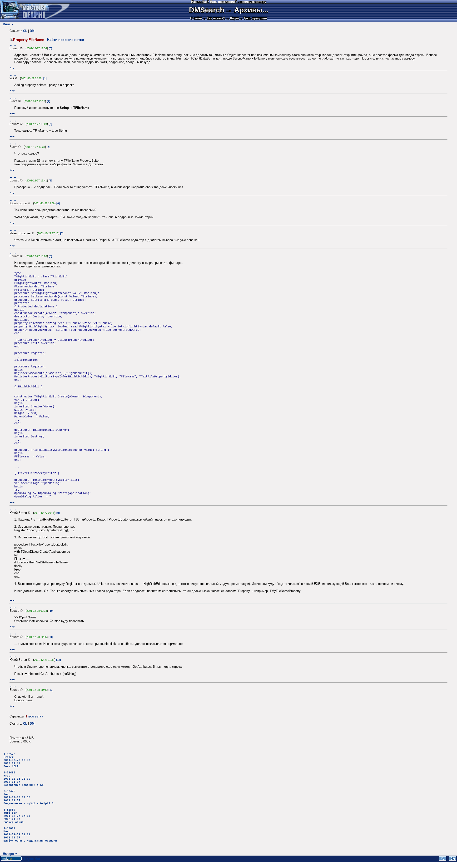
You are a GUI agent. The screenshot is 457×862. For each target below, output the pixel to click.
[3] (50, 124)
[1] (45, 78)
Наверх (7, 854)
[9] (58, 512)
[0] (50, 48)
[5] (50, 180)
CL (25, 31)
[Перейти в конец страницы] (13, 68)
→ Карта (232, 18)
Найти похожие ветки (65, 40)
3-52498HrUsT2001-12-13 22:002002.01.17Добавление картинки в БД (24, 779)
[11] (51, 637)
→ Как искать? (214, 18)
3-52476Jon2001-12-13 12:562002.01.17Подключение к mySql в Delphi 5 (29, 797)
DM (32, 31)
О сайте (196, 18)
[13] (51, 689)
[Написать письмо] (452, 859)
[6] (58, 203)
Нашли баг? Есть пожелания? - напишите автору (228, 2)
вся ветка (35, 716)
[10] (51, 610)
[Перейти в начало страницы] (11, 68)
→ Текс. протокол (253, 18)
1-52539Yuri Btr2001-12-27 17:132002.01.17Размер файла (17, 816)
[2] (48, 101)
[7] (62, 233)
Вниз (5, 24)
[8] (50, 256)
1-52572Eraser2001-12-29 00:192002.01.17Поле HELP (17, 760)
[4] (48, 146)
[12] (58, 659)
